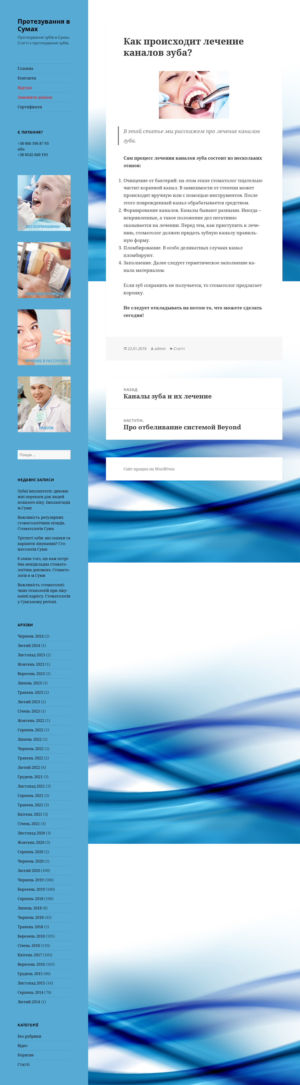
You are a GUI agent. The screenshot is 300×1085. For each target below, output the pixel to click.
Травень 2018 (30, 926)
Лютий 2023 (29, 701)
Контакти (27, 78)
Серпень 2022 (30, 729)
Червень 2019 (31, 879)
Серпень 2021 (30, 795)
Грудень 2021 (30, 776)
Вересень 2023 (31, 673)
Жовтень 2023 (31, 664)
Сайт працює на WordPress (149, 469)
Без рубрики (29, 1036)
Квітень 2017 (30, 954)
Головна (25, 68)
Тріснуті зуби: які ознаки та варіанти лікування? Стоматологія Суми (44, 543)
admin (160, 348)
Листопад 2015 (31, 983)
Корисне (26, 1055)
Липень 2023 (30, 683)
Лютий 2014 (29, 1001)
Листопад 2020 (31, 833)
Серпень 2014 (30, 992)
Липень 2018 (30, 908)
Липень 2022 (30, 739)
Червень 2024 (31, 636)
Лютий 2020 (29, 870)
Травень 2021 (30, 804)
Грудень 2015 (30, 973)
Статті (24, 1064)
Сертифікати (30, 106)
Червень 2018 (31, 917)
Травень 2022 (30, 758)
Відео (22, 1045)
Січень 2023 (29, 711)
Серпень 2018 (30, 898)
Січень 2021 (29, 823)
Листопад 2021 (31, 786)
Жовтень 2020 (31, 842)
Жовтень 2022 (31, 720)
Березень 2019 (31, 889)
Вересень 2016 (31, 964)
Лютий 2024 (29, 645)
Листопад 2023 (31, 654)
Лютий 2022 (29, 767)
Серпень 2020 (30, 851)
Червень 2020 (31, 861)
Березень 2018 (31, 936)
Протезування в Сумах (44, 25)
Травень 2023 (30, 692)
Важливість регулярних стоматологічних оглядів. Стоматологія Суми (41, 523)
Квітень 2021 (30, 814)
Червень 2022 (31, 748)
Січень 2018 (29, 945)
